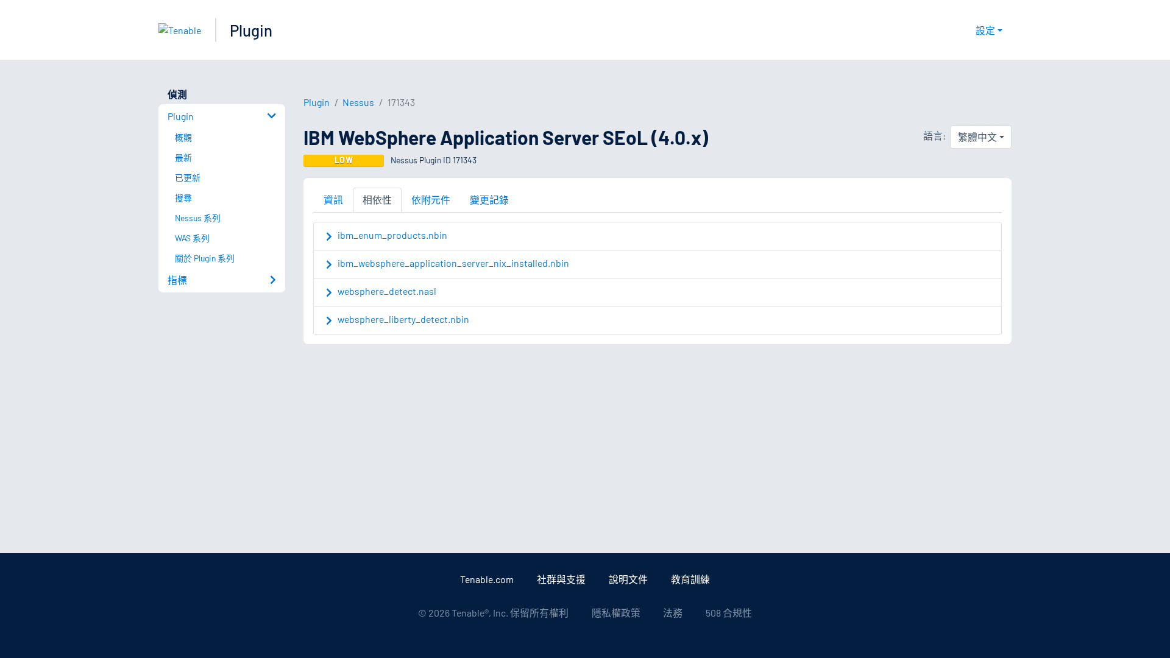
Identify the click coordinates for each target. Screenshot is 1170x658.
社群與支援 (561, 579)
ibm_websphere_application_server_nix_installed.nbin (453, 263)
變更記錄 (489, 199)
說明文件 (628, 579)
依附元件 (430, 199)
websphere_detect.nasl (387, 291)
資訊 (333, 199)
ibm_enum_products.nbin (392, 235)
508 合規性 (729, 612)
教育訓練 (690, 579)
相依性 (377, 199)
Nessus (358, 102)
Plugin (251, 30)
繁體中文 (977, 137)
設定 (985, 30)
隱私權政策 (616, 612)
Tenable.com (487, 579)
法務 (672, 612)
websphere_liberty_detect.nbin (403, 319)
